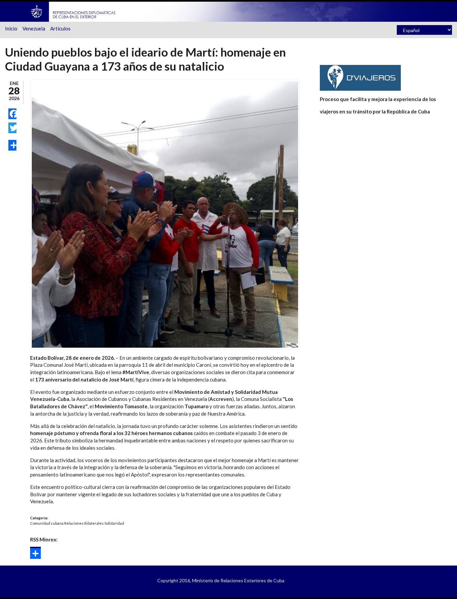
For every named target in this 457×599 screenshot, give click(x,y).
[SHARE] (12, 145)
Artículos (60, 28)
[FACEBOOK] (12, 113)
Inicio (11, 28)
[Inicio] (73, 11)
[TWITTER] (12, 127)
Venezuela (33, 28)
